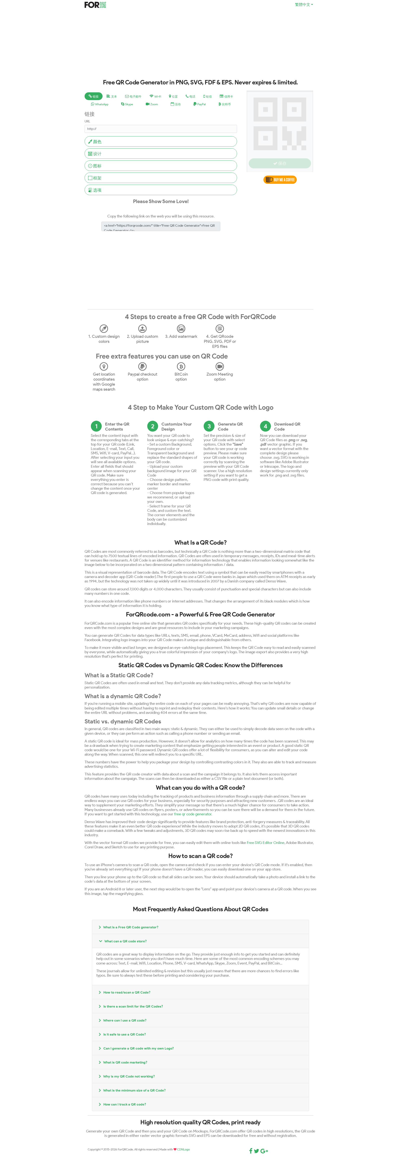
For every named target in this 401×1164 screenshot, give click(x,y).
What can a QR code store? (125, 941)
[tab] (94, 96)
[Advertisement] (200, 47)
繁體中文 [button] (302, 4)
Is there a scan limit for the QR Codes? (133, 1006)
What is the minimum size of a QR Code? (134, 1090)
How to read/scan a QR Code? (126, 992)
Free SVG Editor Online (265, 842)
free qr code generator (192, 814)
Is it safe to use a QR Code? (124, 1034)
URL (87, 121)
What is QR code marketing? (125, 1062)
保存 (282, 163)
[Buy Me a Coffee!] (280, 179)
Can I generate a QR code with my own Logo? (138, 1048)
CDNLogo (183, 1149)
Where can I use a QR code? (124, 1020)
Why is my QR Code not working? (129, 1076)
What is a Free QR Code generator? (130, 927)
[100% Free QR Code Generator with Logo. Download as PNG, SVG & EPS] (95, 4)
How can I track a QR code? (124, 1104)
